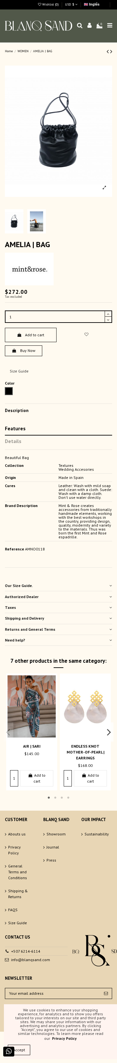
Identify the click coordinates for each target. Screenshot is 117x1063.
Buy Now (27, 350)
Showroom (56, 834)
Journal (52, 847)
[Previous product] (108, 51)
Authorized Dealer (22, 596)
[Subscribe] (106, 993)
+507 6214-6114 (25, 951)
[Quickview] (36, 737)
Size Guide (19, 371)
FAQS (13, 909)
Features (15, 428)
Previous (8, 732)
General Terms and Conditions (17, 872)
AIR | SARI (32, 746)
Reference (14, 549)
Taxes (10, 607)
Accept (19, 1049)
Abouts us (17, 834)
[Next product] (111, 51)
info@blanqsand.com (30, 959)
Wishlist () (50, 4)
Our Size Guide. (19, 585)
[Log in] (89, 26)
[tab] (58, 585)
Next (109, 732)
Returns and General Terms (30, 629)
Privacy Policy (14, 850)
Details (13, 441)
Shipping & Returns (18, 893)
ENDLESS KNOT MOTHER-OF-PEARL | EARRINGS (85, 752)
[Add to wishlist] (86, 334)
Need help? (15, 640)
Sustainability (96, 834)
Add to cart (34, 334)
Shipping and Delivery (24, 618)
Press (51, 860)
